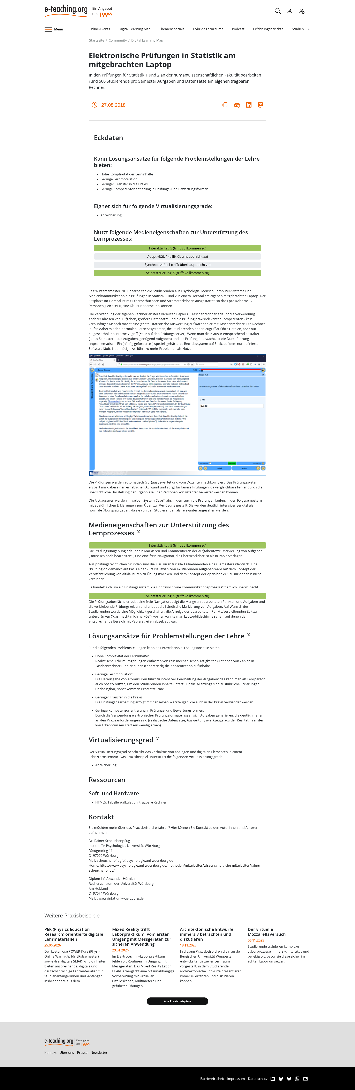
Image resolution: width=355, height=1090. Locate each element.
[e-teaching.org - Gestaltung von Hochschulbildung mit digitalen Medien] (78, 8)
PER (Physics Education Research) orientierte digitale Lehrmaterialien (73, 934)
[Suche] (278, 10)
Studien (298, 29)
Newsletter (99, 1052)
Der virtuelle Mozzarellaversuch (267, 931)
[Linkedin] (273, 1078)
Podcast (238, 29)
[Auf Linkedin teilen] (249, 104)
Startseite (96, 40)
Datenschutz (257, 1078)
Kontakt (50, 1052)
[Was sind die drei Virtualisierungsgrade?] (157, 741)
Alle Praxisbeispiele (177, 1001)
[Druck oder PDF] (225, 104)
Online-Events (99, 29)
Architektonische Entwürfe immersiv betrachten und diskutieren (206, 934)
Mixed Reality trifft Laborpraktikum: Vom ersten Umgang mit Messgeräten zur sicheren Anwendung (141, 936)
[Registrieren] (301, 10)
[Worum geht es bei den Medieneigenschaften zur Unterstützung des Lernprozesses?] (138, 534)
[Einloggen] (290, 10)
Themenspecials (171, 29)
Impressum (236, 1078)
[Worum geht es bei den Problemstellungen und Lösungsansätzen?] (248, 637)
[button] (66, 30)
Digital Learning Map (135, 29)
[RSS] (297, 1078)
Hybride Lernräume (208, 29)
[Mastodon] (281, 1078)
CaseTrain (163, 500)
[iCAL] (305, 1078)
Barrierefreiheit (212, 1078)
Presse (82, 1052)
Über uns (67, 1052)
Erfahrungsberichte (268, 29)
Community (118, 40)
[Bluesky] (289, 1078)
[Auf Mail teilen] (237, 104)
